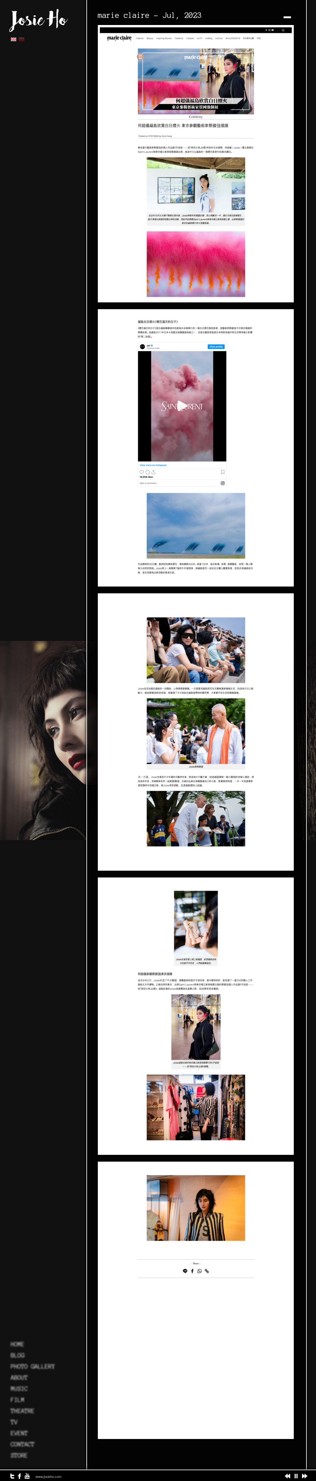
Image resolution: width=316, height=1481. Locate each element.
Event (19, 1433)
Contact (23, 1444)
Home (17, 1344)
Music (19, 1388)
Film (17, 1399)
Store (19, 1455)
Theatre (23, 1410)
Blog (17, 1355)
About (19, 1377)
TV (14, 1422)
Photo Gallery (33, 1366)
